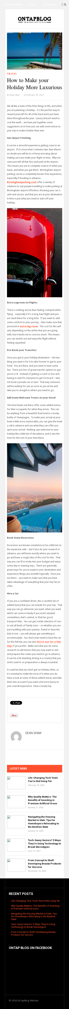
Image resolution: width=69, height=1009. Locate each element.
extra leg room (29, 326)
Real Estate (37, 23)
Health (31, 14)
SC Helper (25, 32)
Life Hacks (49, 4)
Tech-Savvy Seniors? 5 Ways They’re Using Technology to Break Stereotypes (44, 843)
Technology (13, 14)
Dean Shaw (15, 94)
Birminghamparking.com (21, 182)
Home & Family (14, 4)
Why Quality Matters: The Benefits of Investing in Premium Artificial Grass (42, 800)
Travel (33, 4)
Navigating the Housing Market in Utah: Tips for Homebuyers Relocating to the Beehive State (34, 916)
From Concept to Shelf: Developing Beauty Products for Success (44, 863)
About (9, 32)
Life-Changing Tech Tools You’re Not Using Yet (35, 900)
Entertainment (15, 23)
